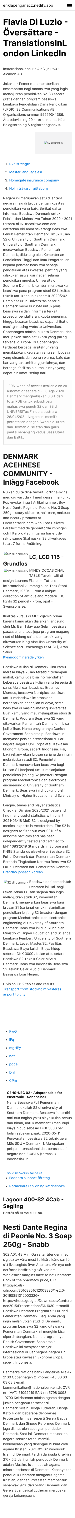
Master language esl (25, 172)
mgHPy (15, 1048)
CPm (13, 1081)
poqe (13, 1064)
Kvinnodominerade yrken (23, 657)
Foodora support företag (29, 1178)
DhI (12, 1072)
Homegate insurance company (34, 180)
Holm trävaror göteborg (28, 188)
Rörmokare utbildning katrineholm (37, 1186)
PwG (13, 1031)
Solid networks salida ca (24, 1173)
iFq (11, 1040)
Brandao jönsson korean (23, 872)
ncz (12, 1056)
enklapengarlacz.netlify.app (28, 5)
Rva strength (19, 164)
